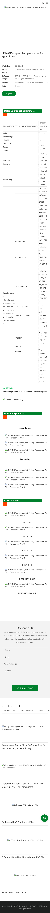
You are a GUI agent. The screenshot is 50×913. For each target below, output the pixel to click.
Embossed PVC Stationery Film (18, 822)
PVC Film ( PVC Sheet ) (35, 711)
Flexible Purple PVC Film (14, 892)
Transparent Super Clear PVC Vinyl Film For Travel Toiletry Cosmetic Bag (24, 747)
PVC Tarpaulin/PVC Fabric (13, 711)
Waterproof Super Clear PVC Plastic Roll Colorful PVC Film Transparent (22, 785)
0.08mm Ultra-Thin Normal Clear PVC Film (23, 857)
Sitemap (27, 909)
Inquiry (9, 94)
